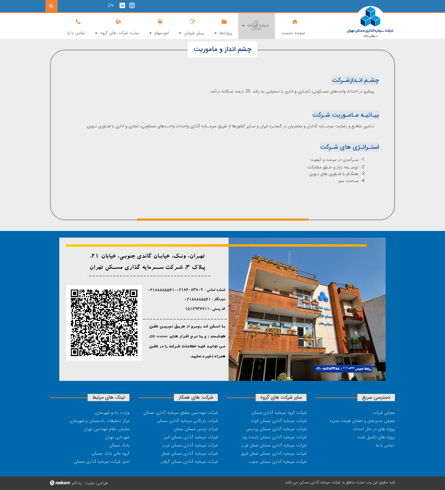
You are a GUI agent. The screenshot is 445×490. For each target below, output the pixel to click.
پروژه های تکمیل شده (376, 437)
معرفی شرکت (383, 412)
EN (111, 5)
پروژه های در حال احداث (374, 429)
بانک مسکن (119, 445)
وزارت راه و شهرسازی (112, 412)
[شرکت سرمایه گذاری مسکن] (355, 22)
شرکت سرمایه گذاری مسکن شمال (189, 453)
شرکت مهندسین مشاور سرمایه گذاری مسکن (180, 412)
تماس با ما (385, 445)
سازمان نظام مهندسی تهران (107, 429)
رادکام (77, 483)
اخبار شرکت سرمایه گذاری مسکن (102, 461)
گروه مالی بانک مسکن (110, 453)
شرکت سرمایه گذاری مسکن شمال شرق (274, 453)
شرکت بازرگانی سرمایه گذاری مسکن (187, 420)
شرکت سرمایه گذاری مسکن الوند (279, 420)
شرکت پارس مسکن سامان (195, 429)
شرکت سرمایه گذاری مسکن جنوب (278, 461)
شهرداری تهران (117, 437)
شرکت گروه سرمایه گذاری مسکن (279, 412)
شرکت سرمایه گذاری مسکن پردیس (276, 429)
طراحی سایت (96, 483)
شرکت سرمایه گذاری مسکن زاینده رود (274, 437)
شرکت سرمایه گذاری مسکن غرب (190, 445)
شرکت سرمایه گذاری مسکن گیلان (189, 461)
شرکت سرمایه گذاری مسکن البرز (190, 437)
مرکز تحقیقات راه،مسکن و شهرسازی (99, 420)
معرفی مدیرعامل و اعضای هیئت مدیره (362, 420)
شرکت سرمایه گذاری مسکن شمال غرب (274, 445)
